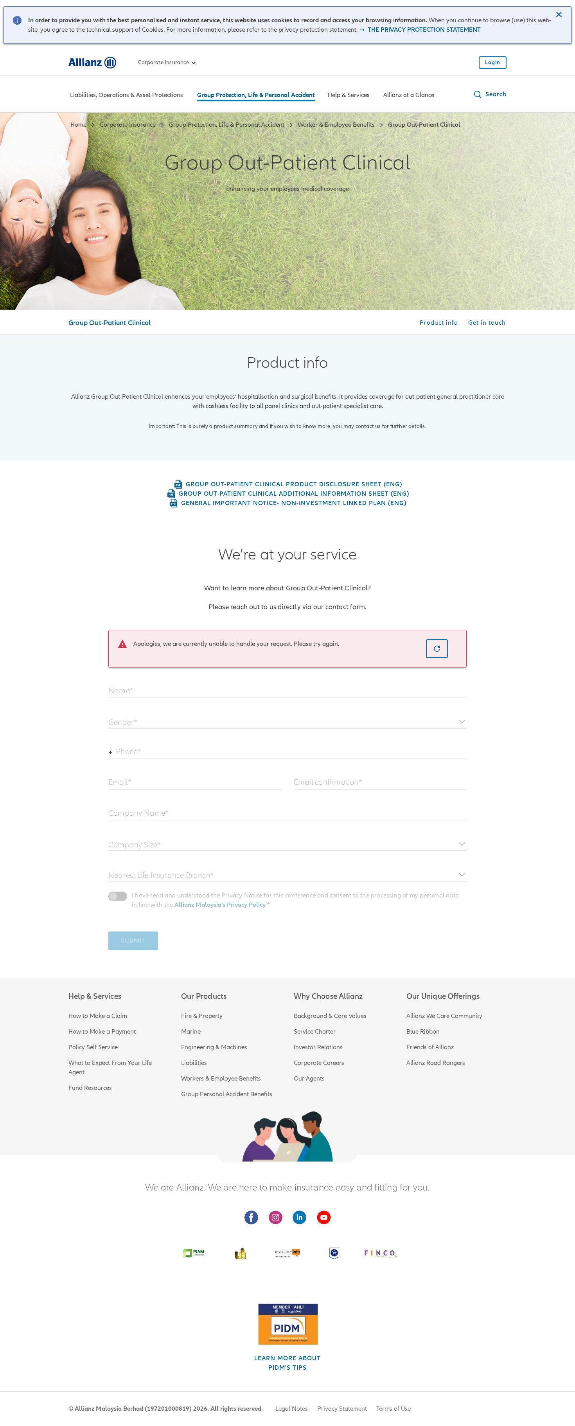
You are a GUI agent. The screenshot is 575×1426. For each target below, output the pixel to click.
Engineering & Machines (214, 1047)
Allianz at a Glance (408, 95)
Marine (191, 1032)
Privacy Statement (342, 1409)
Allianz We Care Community (444, 1016)
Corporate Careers (319, 1063)
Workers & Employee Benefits (221, 1079)
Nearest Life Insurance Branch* (161, 875)
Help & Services (349, 95)
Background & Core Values (330, 1016)
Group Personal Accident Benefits (226, 1094)
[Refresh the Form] (437, 648)
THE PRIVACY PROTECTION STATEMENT (423, 30)
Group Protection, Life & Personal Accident (256, 95)
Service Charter (315, 1032)
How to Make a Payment (102, 1032)
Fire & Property (202, 1016)
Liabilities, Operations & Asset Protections (126, 95)
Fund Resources (90, 1088)
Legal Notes (291, 1409)
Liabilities (194, 1063)
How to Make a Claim (97, 1016)
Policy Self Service (93, 1047)
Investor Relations (318, 1047)
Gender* (122, 722)
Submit (133, 941)
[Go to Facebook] (251, 1218)
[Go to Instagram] (275, 1218)
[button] (559, 15)
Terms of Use (393, 1409)
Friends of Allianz (430, 1047)
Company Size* (134, 845)
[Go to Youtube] (324, 1218)
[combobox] (287, 719)
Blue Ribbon (423, 1032)
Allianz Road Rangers (435, 1063)
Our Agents (309, 1079)
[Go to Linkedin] (299, 1218)
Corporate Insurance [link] (163, 62)
